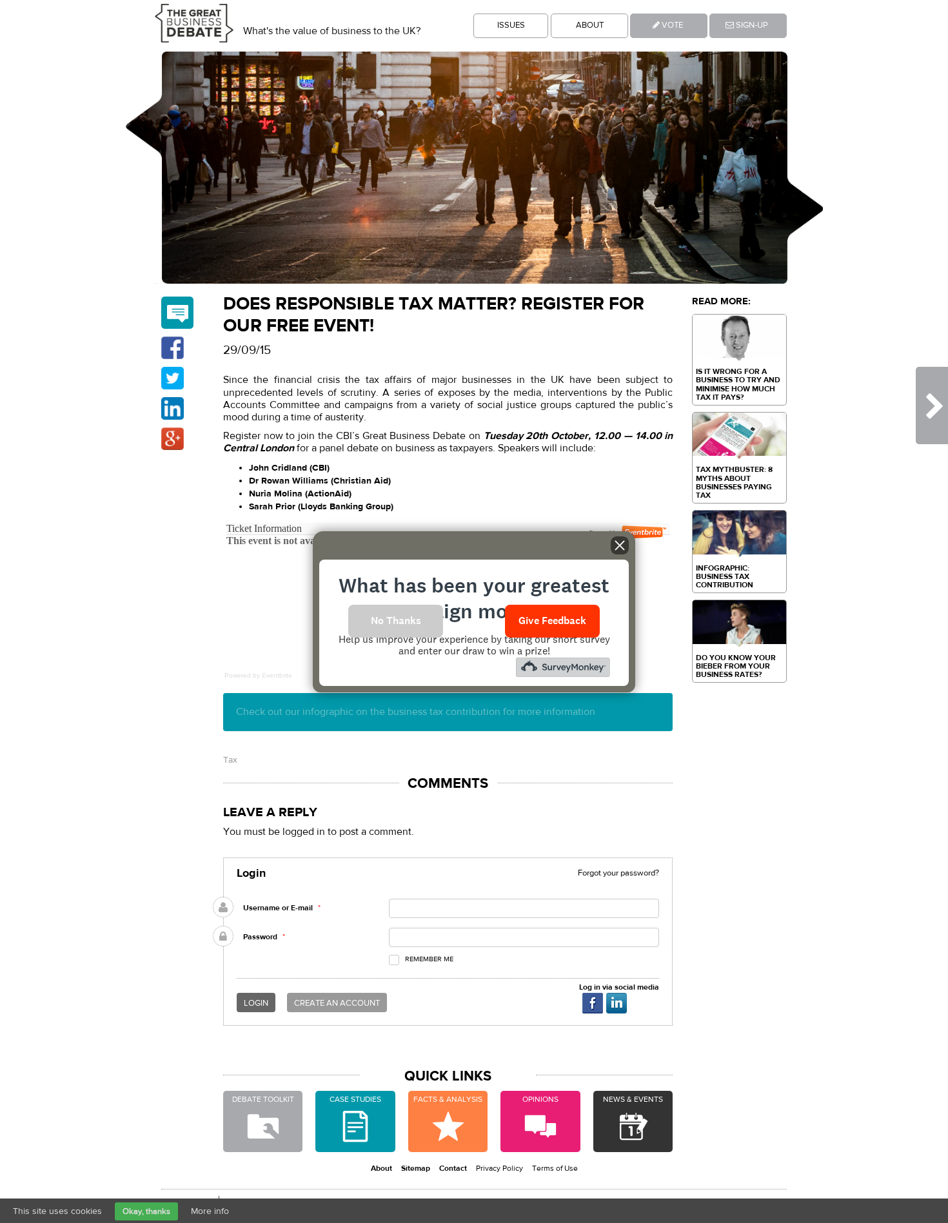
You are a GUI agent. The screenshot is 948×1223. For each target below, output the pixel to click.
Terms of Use (555, 1168)
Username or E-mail (278, 908)
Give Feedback (552, 620)
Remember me (429, 959)
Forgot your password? (618, 873)
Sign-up (751, 25)
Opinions (540, 1099)
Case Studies (355, 1099)
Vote (671, 25)
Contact (453, 1168)
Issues (511, 25)
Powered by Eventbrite (258, 675)
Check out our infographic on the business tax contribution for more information (415, 711)
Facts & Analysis (447, 1099)
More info (210, 1211)
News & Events (633, 1099)
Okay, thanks (146, 1211)
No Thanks (396, 620)
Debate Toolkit (263, 1099)
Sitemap (415, 1168)
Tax (230, 760)
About (590, 25)
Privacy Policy (499, 1168)
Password (260, 937)
